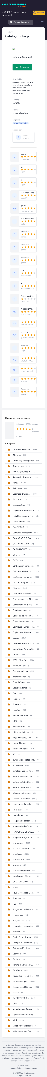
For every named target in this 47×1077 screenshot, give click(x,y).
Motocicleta (18, 859)
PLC (14, 903)
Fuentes (16, 710)
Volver (10, 32)
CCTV (15, 560)
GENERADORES (20, 715)
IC (14, 754)
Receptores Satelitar (22, 942)
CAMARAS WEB (21, 543)
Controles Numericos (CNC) (24, 626)
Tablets (16, 959)
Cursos (16, 638)
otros (15, 887)
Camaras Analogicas (22, 532)
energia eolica (19, 676)
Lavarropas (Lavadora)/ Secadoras (23, 804)
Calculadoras (19, 521)
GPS (15, 721)
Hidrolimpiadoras (21, 732)
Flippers (16, 698)
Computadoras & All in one (23, 604)
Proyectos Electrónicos (23, 926)
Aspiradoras (18, 466)
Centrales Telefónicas (23, 577)
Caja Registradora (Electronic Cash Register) (23, 516)
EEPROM (17, 665)
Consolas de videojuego (23, 615)
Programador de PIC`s (23, 909)
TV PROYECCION (21, 998)
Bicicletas (17, 499)
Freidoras (17, 704)
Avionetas (17, 488)
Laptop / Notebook (21, 798)
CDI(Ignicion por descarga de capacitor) (24, 565)
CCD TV (16, 554)
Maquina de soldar (21, 820)
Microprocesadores (22, 848)
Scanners (17, 953)
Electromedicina (20, 671)
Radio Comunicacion (22, 937)
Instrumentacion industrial (24, 776)
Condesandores (20, 610)
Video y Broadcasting (23, 1025)
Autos (15, 482)
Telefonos (17, 970)
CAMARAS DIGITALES (23, 538)
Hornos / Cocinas (20, 748)
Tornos (16, 992)
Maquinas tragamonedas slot (24, 837)
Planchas (17, 898)
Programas (18, 915)
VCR (15, 1020)
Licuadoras (18, 815)
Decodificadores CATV (23, 643)
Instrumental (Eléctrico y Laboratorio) (23, 782)
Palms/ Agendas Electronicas (24, 892)
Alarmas (17, 455)
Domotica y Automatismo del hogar (24, 649)
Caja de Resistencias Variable (24, 510)
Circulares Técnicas (22, 593)
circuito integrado (21, 582)
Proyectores (18, 920)
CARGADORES (20, 549)
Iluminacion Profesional (24, 759)
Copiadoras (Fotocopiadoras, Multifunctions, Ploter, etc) (23, 632)
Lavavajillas (18, 809)
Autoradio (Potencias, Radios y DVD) (23, 477)
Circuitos (17, 588)
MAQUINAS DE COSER (24, 831)
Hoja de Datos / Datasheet (23, 737)
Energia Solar (19, 682)
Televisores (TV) (20, 981)
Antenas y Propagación (23, 460)
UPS (15, 1003)
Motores (17, 865)
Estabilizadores (20, 687)
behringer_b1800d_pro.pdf (27, 424)
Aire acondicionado (21, 449)
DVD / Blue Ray (20, 660)
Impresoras (18, 765)
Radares (16, 931)
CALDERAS (18, 527)
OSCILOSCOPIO (20, 881)
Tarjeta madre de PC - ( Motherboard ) (23, 964)
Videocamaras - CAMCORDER (23, 1031)
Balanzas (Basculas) (22, 493)
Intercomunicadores (22, 793)
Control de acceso (21, 621)
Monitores (17, 854)
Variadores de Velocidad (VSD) (24, 1014)
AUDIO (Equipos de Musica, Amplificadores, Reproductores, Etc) (22, 471)
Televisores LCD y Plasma (23, 987)
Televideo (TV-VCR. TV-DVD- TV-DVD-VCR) (23, 975)
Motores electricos (21, 870)
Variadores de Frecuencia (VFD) (24, 1009)
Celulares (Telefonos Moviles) (23, 571)
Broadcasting (19, 505)
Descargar (24, 67)
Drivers (16, 654)
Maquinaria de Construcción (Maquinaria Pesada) (23, 826)
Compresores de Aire (23, 599)
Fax (14, 693)
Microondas (18, 843)
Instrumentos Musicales (23, 787)
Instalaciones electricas (23, 770)
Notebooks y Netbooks (23, 876)
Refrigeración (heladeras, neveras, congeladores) (23, 948)
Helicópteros (19, 726)
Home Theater (19, 743)
